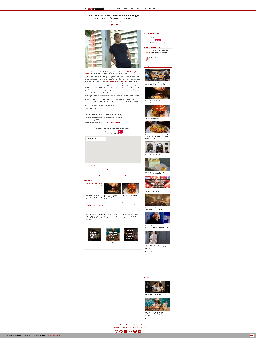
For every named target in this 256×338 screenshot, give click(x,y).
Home (108, 8)
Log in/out (146, 327)
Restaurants (129, 325)
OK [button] (252, 335)
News (117, 325)
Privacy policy (138, 327)
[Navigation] (85, 9)
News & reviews (116, 8)
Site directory (130, 327)
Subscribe (157, 40)
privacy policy (119, 133)
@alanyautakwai (115, 122)
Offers (125, 8)
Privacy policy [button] (56, 335)
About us (109, 327)
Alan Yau (113, 169)
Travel (138, 8)
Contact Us (116, 327)
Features (122, 325)
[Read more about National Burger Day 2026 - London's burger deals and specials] (112, 188)
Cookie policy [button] (49, 335)
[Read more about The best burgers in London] (131, 188)
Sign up (120, 131)
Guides (131, 8)
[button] (109, 25)
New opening (105, 169)
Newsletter (152, 8)
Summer (144, 8)
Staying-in (137, 325)
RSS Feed (122, 327)
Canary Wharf (121, 169)
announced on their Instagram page (116, 81)
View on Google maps (90, 165)
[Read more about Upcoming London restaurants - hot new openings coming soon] (147, 58)
